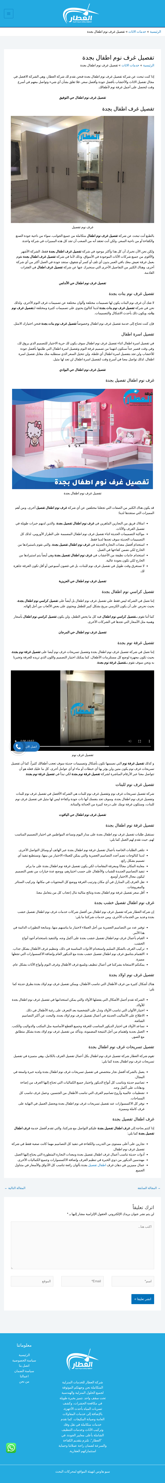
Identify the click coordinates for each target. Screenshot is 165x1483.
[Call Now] (18, 747)
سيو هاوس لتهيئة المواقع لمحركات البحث (82, 1471)
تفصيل (92, 1165)
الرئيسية (24, 1355)
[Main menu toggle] (8, 13)
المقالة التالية (14, 1188)
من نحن (24, 1381)
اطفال (101, 1165)
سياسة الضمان (24, 1371)
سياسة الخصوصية (24, 1360)
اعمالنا (24, 1376)
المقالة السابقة (149, 1188)
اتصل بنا (24, 1365)
